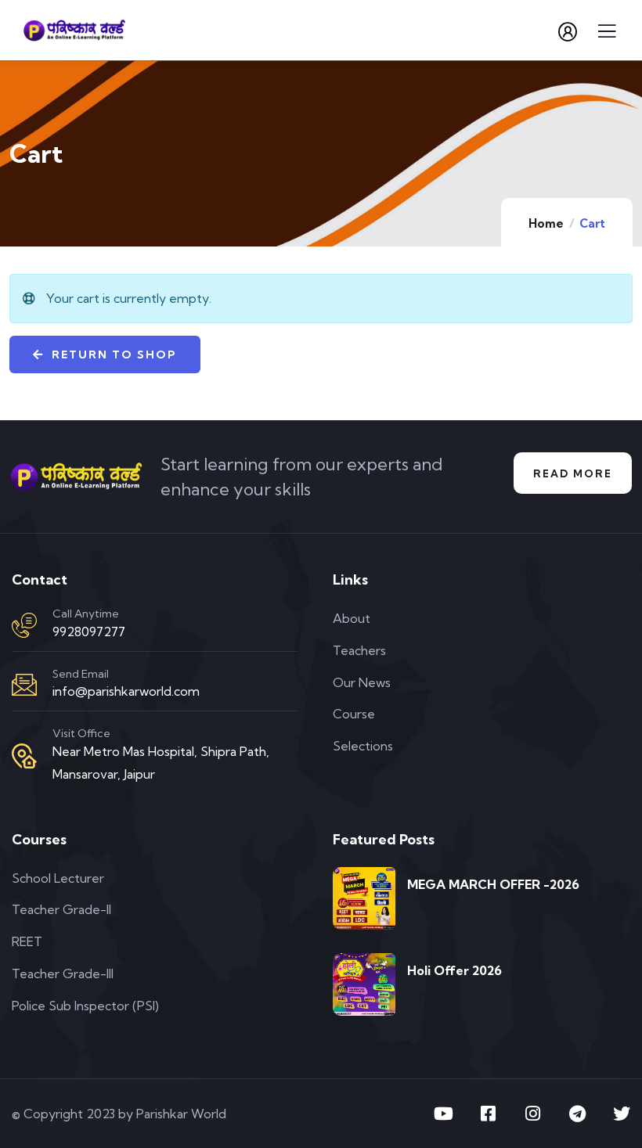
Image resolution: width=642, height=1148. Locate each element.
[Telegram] (577, 1113)
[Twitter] (621, 1113)
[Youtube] (443, 1113)
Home (546, 223)
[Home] (76, 476)
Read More (572, 473)
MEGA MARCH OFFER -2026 (493, 884)
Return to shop (112, 354)
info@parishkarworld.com (126, 691)
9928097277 (88, 631)
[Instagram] (532, 1113)
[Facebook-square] (487, 1113)
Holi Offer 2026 (454, 970)
